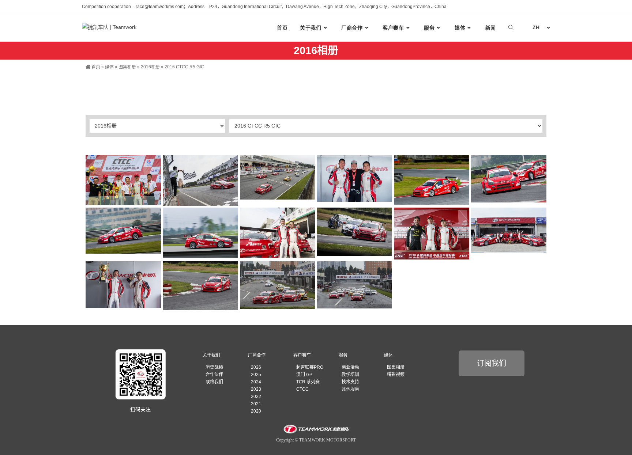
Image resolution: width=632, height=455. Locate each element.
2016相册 (150, 66)
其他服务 (350, 389)
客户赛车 (302, 355)
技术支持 (350, 381)
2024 (256, 381)
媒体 (109, 66)
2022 (256, 396)
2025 (256, 374)
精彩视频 (396, 374)
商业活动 (350, 367)
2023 (256, 389)
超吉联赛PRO (309, 367)
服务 (343, 355)
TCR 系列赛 (308, 381)
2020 (256, 411)
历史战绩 (214, 367)
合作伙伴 (214, 374)
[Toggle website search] (511, 27)
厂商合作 (257, 355)
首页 (95, 66)
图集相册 (127, 66)
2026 (256, 367)
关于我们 (211, 355)
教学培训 (350, 374)
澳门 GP (304, 374)
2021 (256, 403)
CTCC (302, 389)
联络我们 (214, 381)
